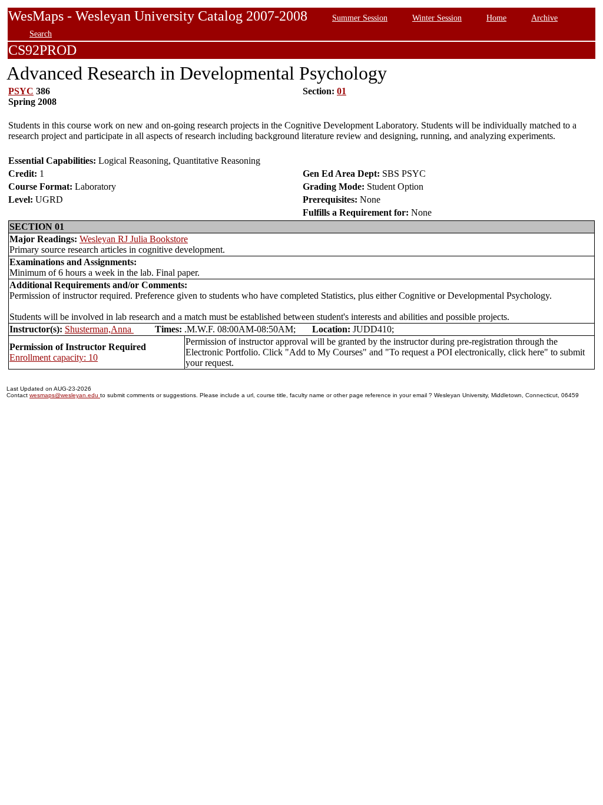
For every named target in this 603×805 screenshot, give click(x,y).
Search (40, 33)
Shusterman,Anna (99, 329)
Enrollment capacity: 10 (53, 357)
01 (341, 91)
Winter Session (437, 17)
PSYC (21, 91)
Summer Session (359, 17)
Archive (544, 17)
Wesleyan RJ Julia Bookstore (133, 239)
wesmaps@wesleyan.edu (64, 395)
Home (496, 17)
